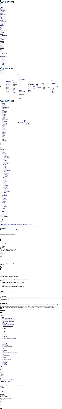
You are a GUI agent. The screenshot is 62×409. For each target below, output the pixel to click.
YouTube (2, 59)
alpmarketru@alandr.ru (3, 395)
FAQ (0, 388)
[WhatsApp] (5, 228)
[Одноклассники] (1, 228)
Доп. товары (25, 224)
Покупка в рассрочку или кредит (4, 376)
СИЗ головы (5, 181)
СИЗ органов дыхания (6, 173)
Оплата (2, 259)
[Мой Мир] (2, 228)
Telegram (2, 218)
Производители (2, 387)
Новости (1, 375)
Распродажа (1, 224)
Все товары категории (2, 310)
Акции (1, 378)
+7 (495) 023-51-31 (2, 69)
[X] (3, 228)
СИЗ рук (5, 178)
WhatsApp (3, 60)
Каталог (4, 152)
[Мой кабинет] (0, 146)
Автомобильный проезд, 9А (16, 292)
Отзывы (2, 258)
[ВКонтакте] (0, 228)
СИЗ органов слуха (6, 188)
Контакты (1, 389)
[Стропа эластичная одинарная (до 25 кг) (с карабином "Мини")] (7, 234)
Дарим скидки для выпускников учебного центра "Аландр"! (7, 379)
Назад (4, 151)
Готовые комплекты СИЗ (29, 224)
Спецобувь (5, 160)
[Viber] (4, 228)
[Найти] (0, 4)
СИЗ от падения (6, 165)
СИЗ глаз (19, 224)
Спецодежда (5, 154)
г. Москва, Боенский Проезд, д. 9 (4, 56)
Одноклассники (3, 392)
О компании (4, 201)
